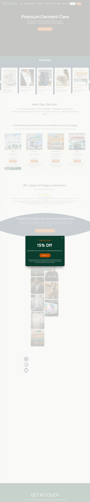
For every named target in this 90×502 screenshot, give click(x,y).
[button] (62, 237)
